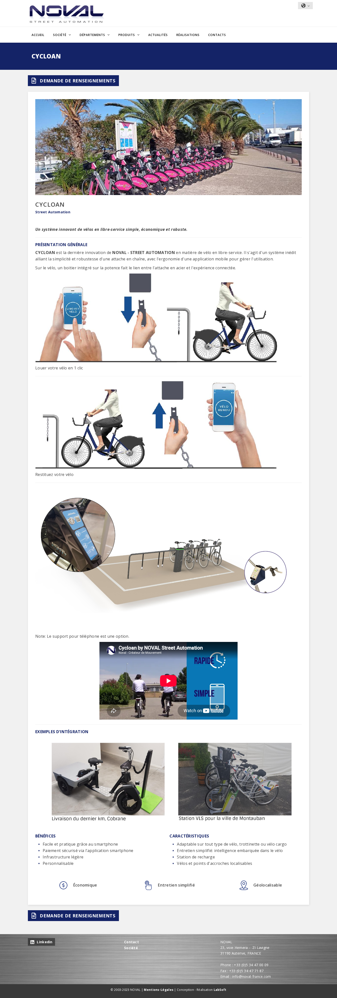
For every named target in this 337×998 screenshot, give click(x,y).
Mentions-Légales (158, 990)
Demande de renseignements (77, 81)
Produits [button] (127, 35)
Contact (131, 942)
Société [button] (60, 35)
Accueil (38, 35)
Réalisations (188, 35)
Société (131, 947)
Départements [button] (93, 35)
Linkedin (44, 942)
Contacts (217, 35)
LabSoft (220, 990)
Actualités (158, 35)
